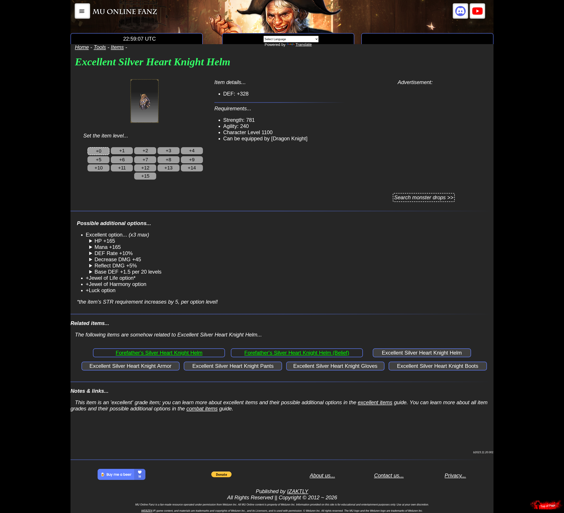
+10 (99, 168)
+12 (145, 168)
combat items (202, 409)
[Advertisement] (415, 116)
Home (82, 47)
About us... (322, 475)
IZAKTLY (297, 491)
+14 (192, 168)
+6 (122, 159)
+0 (98, 151)
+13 (168, 168)
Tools (100, 47)
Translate (303, 44)
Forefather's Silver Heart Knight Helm (159, 353)
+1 (122, 150)
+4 (192, 150)
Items (117, 47)
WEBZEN (146, 510)
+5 (98, 159)
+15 (145, 176)
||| (82, 11)
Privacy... (455, 475)
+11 (122, 168)
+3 (168, 150)
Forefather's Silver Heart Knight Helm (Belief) (296, 353)
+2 (145, 150)
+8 (168, 159)
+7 (145, 159)
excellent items (375, 402)
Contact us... (389, 475)
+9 (192, 159)
